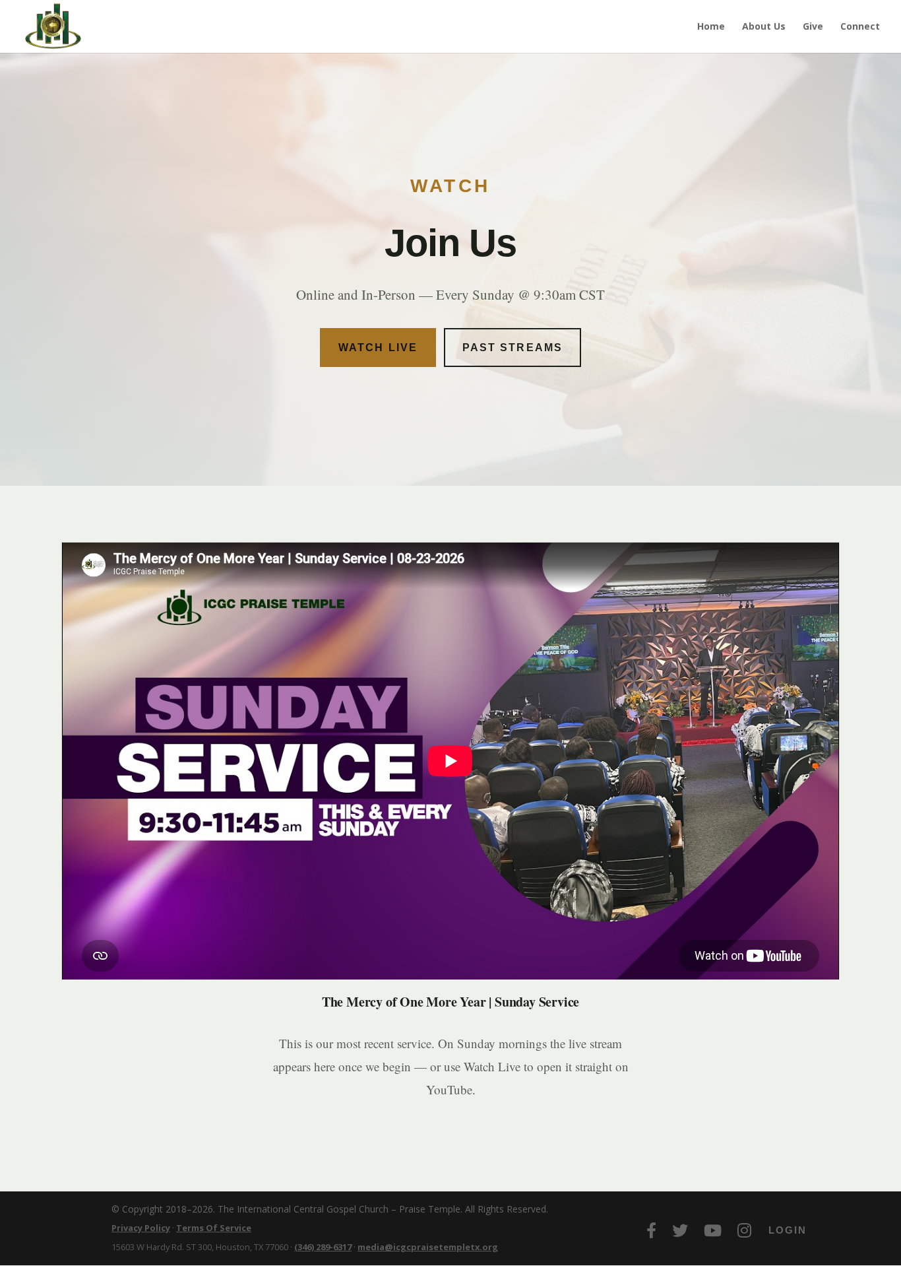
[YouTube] (713, 1230)
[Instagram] (744, 1230)
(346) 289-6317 (323, 1247)
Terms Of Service (213, 1228)
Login (787, 1230)
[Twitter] (680, 1230)
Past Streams (512, 347)
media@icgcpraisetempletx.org (427, 1247)
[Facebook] (651, 1230)
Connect (860, 27)
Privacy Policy (140, 1228)
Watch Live (378, 347)
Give (813, 27)
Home (711, 27)
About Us (764, 27)
